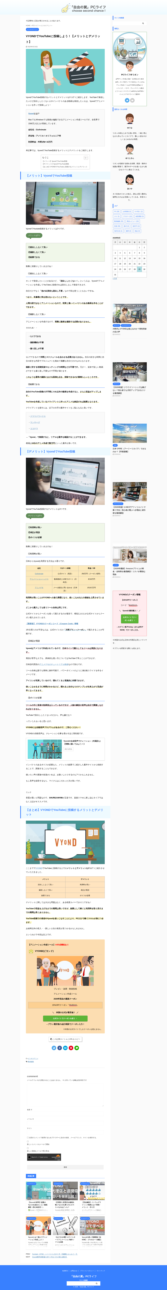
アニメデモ (39, 588)
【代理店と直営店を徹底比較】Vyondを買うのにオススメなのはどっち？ (64, 1204)
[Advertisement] (130, 291)
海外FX (136, 226)
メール (30, 1119)
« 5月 (115, 279)
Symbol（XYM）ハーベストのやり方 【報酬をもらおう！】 (55, 1254)
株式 (126, 226)
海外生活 (118, 231)
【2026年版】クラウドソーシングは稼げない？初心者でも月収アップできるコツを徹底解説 (129, 390)
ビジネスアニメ (33, 1058)
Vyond (31, 113)
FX (116, 211)
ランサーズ (35, 422)
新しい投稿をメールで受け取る (38, 1151)
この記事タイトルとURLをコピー (66, 1039)
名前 (29, 1110)
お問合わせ (74, 1271)
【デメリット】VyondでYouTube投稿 (55, 164)
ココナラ (34, 429)
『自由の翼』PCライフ (83, 1276)
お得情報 (127, 211)
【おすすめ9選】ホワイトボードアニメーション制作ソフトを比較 (65, 1239)
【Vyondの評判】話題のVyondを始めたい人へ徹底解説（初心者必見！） (37, 1204)
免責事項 (65, 1271)
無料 (128, 231)
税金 (137, 231)
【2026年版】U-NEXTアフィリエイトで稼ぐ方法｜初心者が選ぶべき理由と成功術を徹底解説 (129, 510)
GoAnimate (39, 574)
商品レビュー (133, 221)
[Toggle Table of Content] (84, 158)
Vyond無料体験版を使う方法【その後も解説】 (49, 1257)
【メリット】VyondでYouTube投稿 (54, 161)
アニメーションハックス (39, 579)
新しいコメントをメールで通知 (38, 1144)
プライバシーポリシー (87, 1271)
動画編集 (31, 1061)
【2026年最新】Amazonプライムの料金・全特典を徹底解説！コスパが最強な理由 (129, 571)
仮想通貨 (140, 216)
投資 (117, 226)
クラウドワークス (38, 416)
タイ (116, 216)
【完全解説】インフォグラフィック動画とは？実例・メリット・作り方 (91, 1204)
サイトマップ (101, 1271)
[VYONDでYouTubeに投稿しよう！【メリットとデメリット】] (65, 1048)
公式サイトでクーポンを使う (64, 1018)
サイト (29, 1128)
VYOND (39, 868)
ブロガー (127, 216)
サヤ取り (139, 211)
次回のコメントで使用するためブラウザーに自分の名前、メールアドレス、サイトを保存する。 (63, 1137)
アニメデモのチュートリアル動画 (53, 664)
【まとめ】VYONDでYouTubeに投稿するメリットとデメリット (64, 167)
